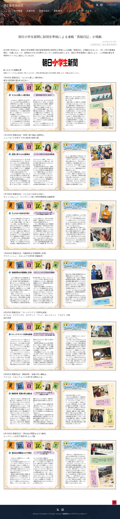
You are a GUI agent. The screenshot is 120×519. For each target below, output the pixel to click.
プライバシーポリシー (79, 514)
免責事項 (65, 514)
